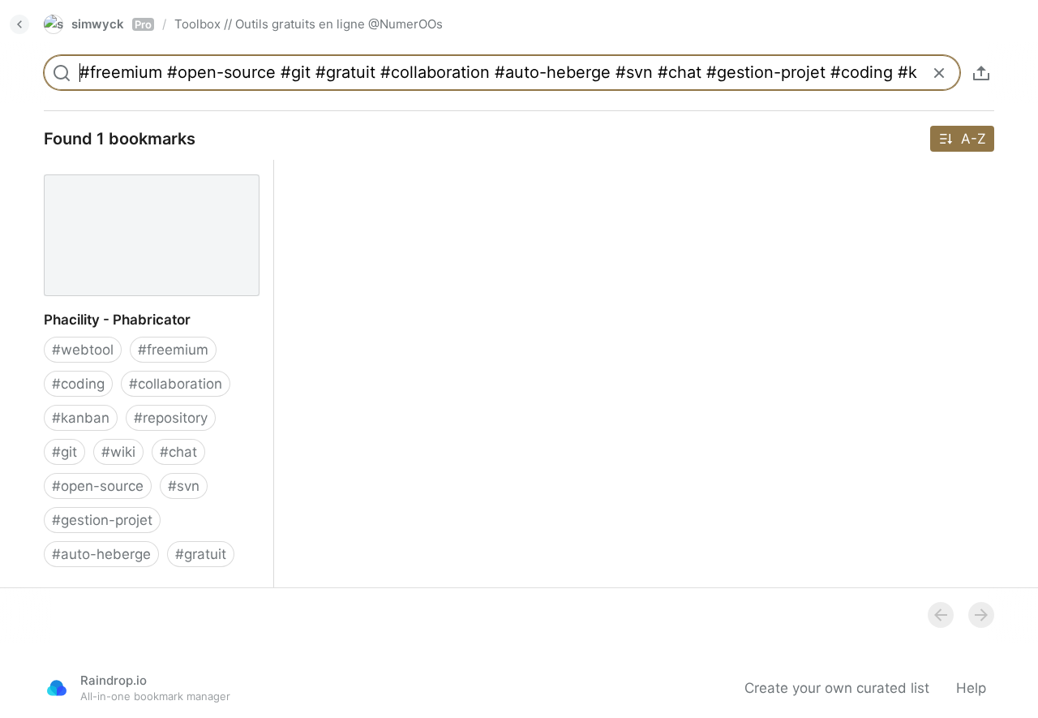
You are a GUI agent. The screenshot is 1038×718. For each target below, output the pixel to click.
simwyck (111, 24)
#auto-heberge (101, 554)
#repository (171, 418)
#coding (78, 384)
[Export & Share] (981, 73)
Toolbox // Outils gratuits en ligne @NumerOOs (308, 24)
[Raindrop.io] (57, 688)
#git (64, 452)
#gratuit (200, 554)
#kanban (80, 418)
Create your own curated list (836, 688)
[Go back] (19, 24)
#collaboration (175, 384)
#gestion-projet (102, 520)
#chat (178, 452)
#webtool (83, 350)
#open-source (98, 486)
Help (971, 688)
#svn (183, 486)
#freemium (173, 350)
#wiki (118, 452)
